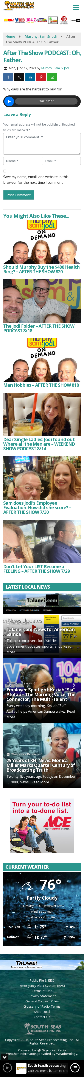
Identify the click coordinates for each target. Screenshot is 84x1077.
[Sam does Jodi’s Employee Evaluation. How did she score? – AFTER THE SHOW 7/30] (42, 478)
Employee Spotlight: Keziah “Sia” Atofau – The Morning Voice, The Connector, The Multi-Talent (40, 694)
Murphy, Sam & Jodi (55, 68)
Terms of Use (42, 991)
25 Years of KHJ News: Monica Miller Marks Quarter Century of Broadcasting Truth (40, 765)
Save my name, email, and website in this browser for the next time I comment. (35, 179)
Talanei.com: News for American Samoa (40, 631)
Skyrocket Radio (53, 1050)
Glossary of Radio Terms (42, 1006)
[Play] (9, 101)
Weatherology (66, 1053)
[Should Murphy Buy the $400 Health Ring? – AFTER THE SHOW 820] (42, 242)
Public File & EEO (42, 980)
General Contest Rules (42, 1001)
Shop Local (42, 1011)
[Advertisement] (42, 826)
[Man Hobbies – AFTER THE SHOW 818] (42, 360)
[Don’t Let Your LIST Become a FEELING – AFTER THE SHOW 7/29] (42, 541)
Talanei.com (16, 640)
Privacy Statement (42, 996)
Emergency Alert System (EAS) (42, 985)
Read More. (40, 782)
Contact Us (42, 1017)
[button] (76, 7)
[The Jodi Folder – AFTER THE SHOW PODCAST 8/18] (42, 301)
